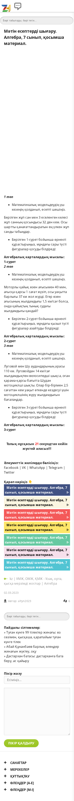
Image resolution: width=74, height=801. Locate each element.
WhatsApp (37, 467)
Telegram (56, 467)
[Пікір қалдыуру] (18, 6)
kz (12, 578)
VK (24, 467)
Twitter (9, 472)
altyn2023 (24, 601)
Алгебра (50, 583)
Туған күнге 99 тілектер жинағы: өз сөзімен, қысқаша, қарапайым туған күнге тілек (32, 637)
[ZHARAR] (6, 6)
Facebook (11, 467)
